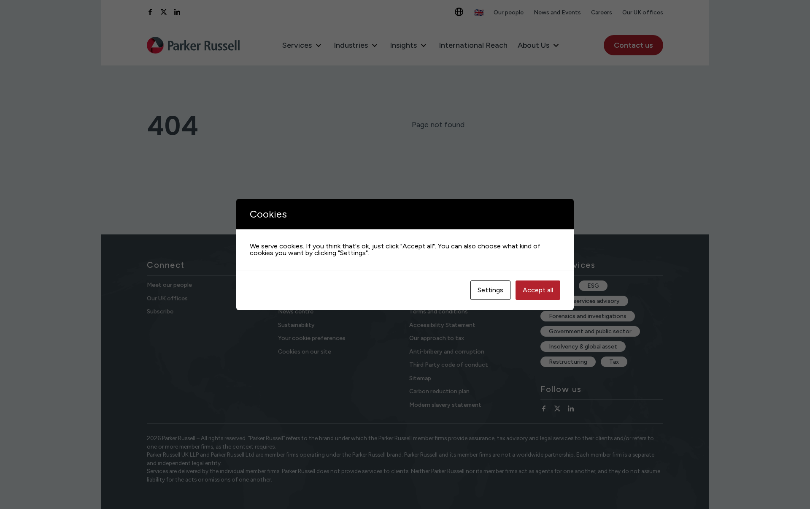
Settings (490, 290)
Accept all (538, 290)
